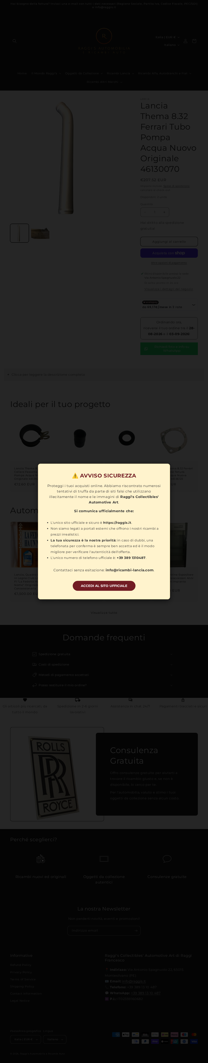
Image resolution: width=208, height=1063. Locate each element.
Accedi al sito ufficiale (104, 586)
